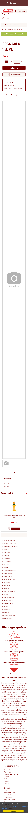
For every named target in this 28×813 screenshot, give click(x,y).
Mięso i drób (7, 802)
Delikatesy (6, 776)
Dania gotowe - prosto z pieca (11, 774)
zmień (18, 3)
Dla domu (6, 779)
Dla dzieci (6, 781)
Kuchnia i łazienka (8, 795)
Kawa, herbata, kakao (9, 792)
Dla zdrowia (7, 783)
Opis (14, 472)
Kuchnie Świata (8, 797)
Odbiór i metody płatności (14, 34)
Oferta (16, 29)
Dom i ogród (7, 788)
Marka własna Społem (9, 799)
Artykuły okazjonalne (9, 770)
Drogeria (6, 790)
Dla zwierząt (7, 786)
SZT (6, 61)
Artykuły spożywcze (7, 29)
